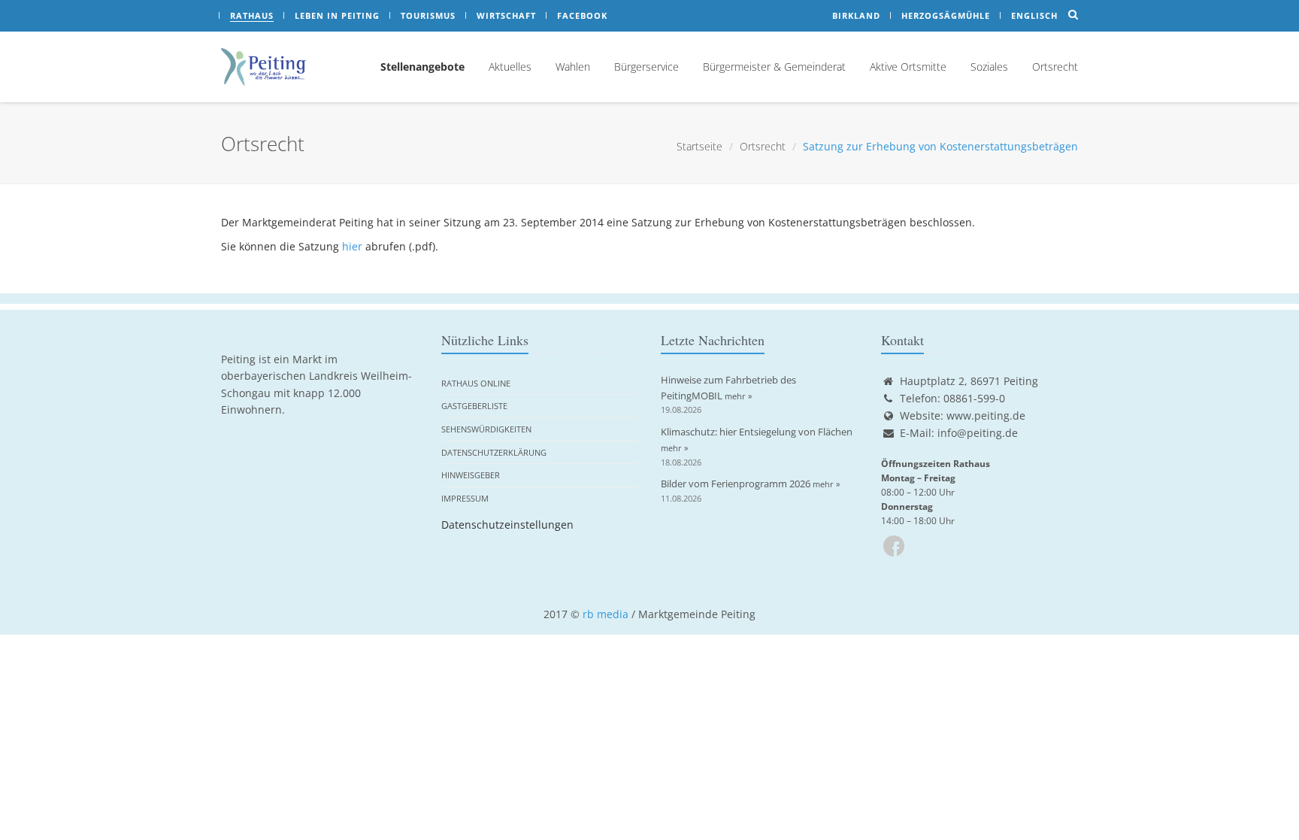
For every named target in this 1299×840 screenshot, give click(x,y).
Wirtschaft (506, 15)
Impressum (465, 498)
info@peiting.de (977, 433)
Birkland (856, 15)
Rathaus (252, 15)
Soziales (989, 66)
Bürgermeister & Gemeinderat (774, 66)
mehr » (738, 396)
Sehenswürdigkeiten (486, 429)
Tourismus (428, 15)
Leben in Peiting (337, 15)
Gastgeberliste (474, 405)
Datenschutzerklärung (494, 452)
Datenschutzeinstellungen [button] (507, 524)
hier (352, 246)
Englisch (1034, 15)
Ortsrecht (1055, 66)
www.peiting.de (985, 415)
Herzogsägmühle (945, 15)
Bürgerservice (646, 66)
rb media (605, 614)
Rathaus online (475, 383)
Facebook (582, 15)
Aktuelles (510, 66)
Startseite (699, 146)
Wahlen (573, 66)
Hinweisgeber (470, 475)
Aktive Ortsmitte (908, 66)
